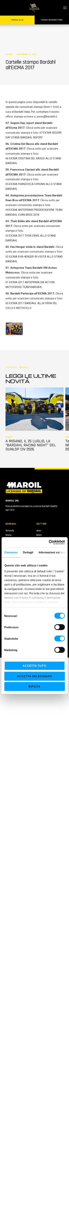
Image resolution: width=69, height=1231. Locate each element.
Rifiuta (34, 686)
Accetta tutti (34, 665)
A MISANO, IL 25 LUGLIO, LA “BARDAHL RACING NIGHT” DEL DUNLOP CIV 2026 (31, 445)
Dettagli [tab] (28, 552)
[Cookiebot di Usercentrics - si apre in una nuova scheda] (49, 542)
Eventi (9, 54)
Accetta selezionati (34, 676)
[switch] (59, 627)
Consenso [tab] (10, 552)
